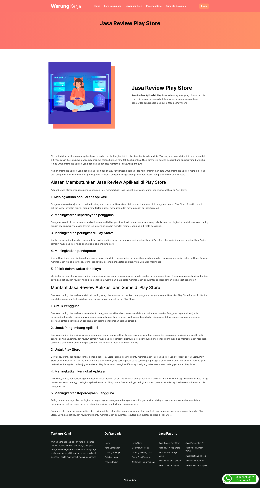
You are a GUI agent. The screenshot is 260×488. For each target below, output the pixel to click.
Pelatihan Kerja (154, 6)
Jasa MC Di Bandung (195, 460)
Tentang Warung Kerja (142, 452)
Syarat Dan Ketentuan (142, 457)
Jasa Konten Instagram (169, 465)
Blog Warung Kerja (140, 447)
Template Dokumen (176, 6)
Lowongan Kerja (134, 6)
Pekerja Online (111, 462)
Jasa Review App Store (169, 447)
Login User (137, 443)
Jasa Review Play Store (169, 443)
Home (97, 6)
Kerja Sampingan (112, 6)
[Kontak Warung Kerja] (240, 479)
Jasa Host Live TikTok (196, 456)
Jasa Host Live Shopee (196, 465)
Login (204, 6)
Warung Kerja (130, 480)
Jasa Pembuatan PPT (195, 443)
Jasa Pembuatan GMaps (170, 460)
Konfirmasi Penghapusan (143, 462)
